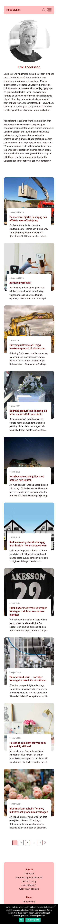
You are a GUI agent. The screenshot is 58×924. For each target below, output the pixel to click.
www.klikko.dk (31, 889)
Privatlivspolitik (33, 920)
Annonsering (29, 901)
